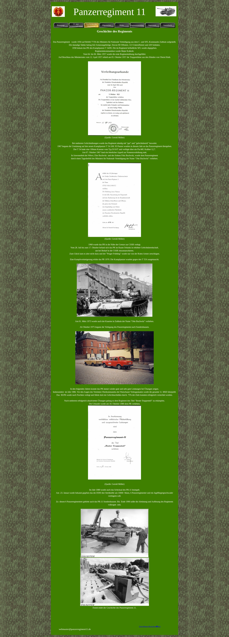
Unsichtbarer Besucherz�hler (149, 626)
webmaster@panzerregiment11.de (75, 629)
